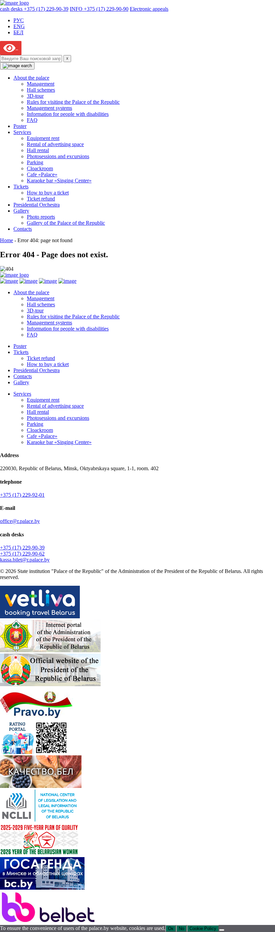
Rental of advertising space (55, 144)
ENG (19, 26)
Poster (19, 126)
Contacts (22, 229)
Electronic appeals (149, 9)
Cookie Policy (202, 928)
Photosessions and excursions (58, 156)
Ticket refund (41, 199)
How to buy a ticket (48, 192)
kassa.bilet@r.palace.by (25, 560)
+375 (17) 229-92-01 (22, 495)
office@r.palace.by (20, 521)
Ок (170, 928)
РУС (18, 20)
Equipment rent (43, 138)
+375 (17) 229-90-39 (22, 547)
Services (22, 132)
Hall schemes (41, 90)
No (181, 928)
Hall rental (38, 150)
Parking (35, 162)
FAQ (32, 120)
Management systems (49, 108)
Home (6, 240)
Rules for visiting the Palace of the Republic (73, 102)
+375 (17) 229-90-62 (22, 554)
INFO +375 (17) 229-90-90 (99, 9)
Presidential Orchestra (36, 205)
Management (40, 84)
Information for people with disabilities (68, 114)
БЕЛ (18, 32)
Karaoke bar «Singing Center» (59, 180)
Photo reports (41, 217)
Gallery (21, 211)
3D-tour (35, 96)
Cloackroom (40, 168)
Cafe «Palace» (42, 174)
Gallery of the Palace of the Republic (66, 223)
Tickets (21, 186)
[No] (221, 930)
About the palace (31, 78)
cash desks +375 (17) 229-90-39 (34, 9)
